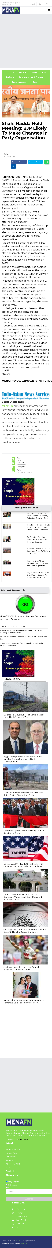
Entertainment (16, 82)
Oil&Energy (39, 77)
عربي (32, 4)
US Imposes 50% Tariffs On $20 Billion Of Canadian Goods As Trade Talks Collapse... (23, 865)
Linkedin (20, 1224)
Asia (44, 72)
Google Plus (21, 1216)
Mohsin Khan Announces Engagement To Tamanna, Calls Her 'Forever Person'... (24, 1001)
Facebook (20, 1209)
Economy (23, 77)
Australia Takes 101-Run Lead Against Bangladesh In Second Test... (21, 968)
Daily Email (21, 1220)
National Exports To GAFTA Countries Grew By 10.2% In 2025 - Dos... (38, 551)
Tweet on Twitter (35, 162)
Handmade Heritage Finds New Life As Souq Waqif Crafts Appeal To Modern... (38, 527)
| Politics (9, 77)
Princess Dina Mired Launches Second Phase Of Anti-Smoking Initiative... (39, 563)
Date (6, 154)
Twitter (19, 1213)
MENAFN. (19, 1241)
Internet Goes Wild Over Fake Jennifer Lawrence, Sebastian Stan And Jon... (37, 515)
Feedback (10, 1171)
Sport (34, 82)
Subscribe (29, 1199)
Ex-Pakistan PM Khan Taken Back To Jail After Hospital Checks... (37, 539)
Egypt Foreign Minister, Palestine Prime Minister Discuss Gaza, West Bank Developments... (23, 759)
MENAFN (8, 177)
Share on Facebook (18, 162)
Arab (34, 72)
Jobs (8, 1167)
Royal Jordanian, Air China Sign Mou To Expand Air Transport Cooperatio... (38, 575)
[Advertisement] (26, 40)
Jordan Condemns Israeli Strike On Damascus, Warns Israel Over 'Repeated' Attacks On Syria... (23, 897)
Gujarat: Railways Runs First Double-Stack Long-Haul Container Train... (24, 716)
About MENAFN (13, 1164)
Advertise (10, 1160)
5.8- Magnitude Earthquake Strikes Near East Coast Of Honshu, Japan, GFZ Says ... (25, 930)
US (9, 72)
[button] (40, 4)
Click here (23, 1139)
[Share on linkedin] (13, 166)
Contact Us (10, 1157)
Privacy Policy (12, 1153)
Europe (22, 72)
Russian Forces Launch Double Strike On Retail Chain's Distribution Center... (23, 794)
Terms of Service (13, 1149)
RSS (18, 1227)
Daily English (13, 1182)
